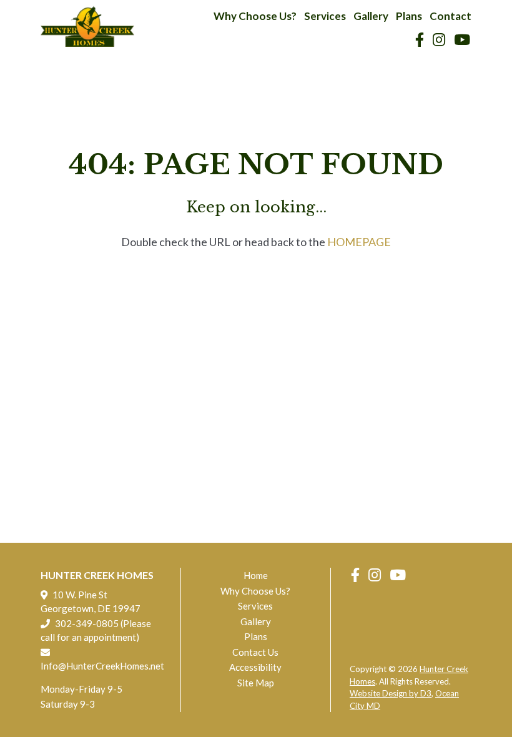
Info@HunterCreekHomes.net (101, 665)
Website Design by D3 (390, 693)
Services (325, 15)
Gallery (370, 15)
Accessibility (255, 667)
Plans (409, 15)
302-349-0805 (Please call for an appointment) (96, 630)
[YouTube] (462, 39)
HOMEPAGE (359, 242)
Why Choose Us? (255, 15)
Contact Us (255, 652)
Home (256, 575)
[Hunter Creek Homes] (87, 26)
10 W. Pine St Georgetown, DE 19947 (90, 601)
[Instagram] (439, 39)
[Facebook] (419, 39)
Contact (450, 15)
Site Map (255, 682)
